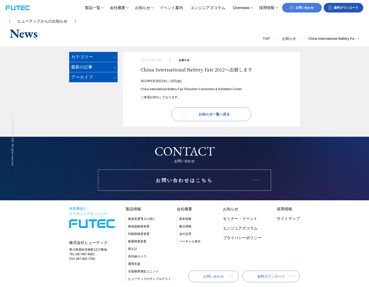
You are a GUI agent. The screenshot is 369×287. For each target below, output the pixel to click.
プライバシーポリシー (242, 238)
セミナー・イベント (240, 218)
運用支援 (134, 263)
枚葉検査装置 (137, 241)
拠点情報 (185, 226)
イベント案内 (171, 8)
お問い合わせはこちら (184, 180)
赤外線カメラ (137, 256)
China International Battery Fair (162, 89)
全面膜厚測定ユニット (143, 271)
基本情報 (185, 218)
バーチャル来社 (190, 241)
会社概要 (117, 8)
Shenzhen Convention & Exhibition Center (213, 89)
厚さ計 (132, 248)
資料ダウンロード (271, 276)
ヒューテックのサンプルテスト (149, 278)
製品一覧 (92, 8)
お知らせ (142, 8)
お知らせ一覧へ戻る (214, 114)
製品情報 (133, 209)
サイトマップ (288, 218)
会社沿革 (185, 233)
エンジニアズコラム (208, 8)
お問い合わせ (213, 276)
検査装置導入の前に (142, 218)
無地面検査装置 (139, 226)
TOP (266, 39)
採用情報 (266, 8)
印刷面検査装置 (139, 233)
